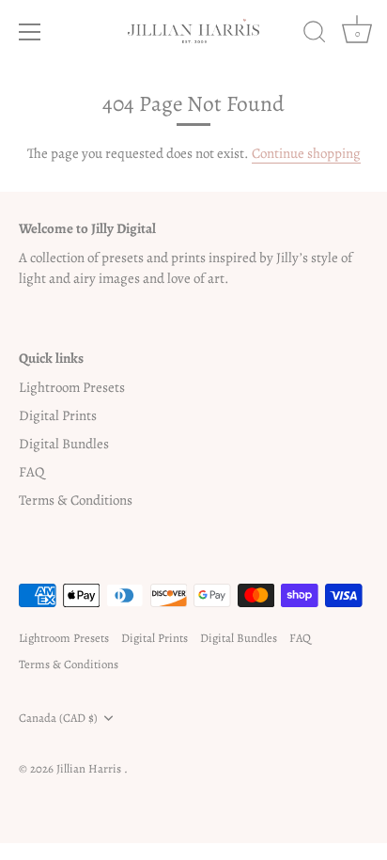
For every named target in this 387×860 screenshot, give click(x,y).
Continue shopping (306, 153)
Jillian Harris (90, 768)
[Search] (314, 34)
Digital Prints (58, 415)
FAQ (31, 471)
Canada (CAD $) (58, 718)
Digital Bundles (64, 443)
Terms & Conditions (75, 500)
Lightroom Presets (72, 387)
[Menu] (30, 32)
